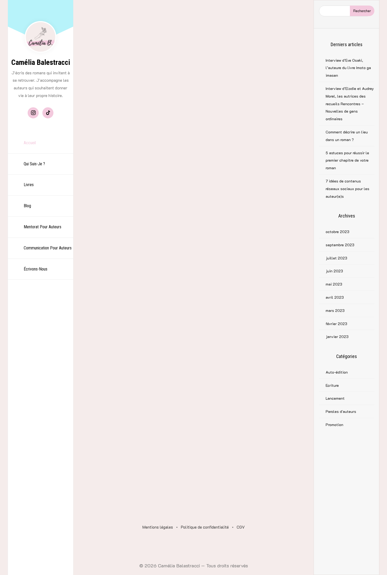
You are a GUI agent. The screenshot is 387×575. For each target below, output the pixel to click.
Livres (29, 184)
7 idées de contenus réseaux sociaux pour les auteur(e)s (347, 188)
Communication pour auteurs (48, 247)
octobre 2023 (337, 231)
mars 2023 (335, 310)
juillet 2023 (336, 257)
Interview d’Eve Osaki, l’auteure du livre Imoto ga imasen (348, 68)
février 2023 (336, 323)
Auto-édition (337, 372)
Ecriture (332, 385)
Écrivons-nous (35, 269)
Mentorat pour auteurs (42, 226)
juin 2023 (334, 270)
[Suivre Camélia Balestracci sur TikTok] (47, 112)
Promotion (334, 424)
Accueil (30, 142)
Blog (27, 205)
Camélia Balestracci (40, 62)
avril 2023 (335, 297)
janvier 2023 (337, 336)
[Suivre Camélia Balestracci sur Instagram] (33, 112)
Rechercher (362, 10)
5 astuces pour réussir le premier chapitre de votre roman (347, 160)
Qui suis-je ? (34, 163)
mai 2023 (334, 284)
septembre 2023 (340, 244)
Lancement (335, 398)
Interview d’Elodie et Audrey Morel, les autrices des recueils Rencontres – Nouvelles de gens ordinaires (350, 103)
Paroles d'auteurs (341, 411)
